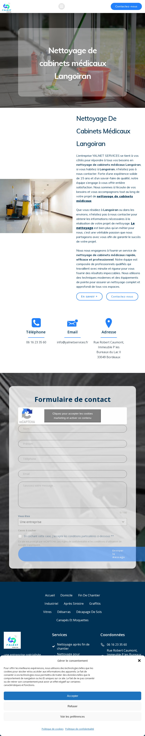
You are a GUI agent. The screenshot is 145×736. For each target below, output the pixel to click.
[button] (139, 660)
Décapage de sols (89, 612)
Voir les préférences (72, 716)
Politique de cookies (52, 729)
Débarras (64, 612)
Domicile (66, 595)
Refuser (72, 706)
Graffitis (95, 603)
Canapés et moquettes (72, 620)
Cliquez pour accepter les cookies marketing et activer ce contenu (72, 415)
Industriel (51, 603)
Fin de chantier (89, 595)
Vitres (47, 612)
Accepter (72, 695)
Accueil (50, 595)
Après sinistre (74, 603)
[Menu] (61, 6)
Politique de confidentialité (79, 729)
